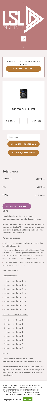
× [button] (39, 84)
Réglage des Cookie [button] (12, 399)
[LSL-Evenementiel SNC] (23, 19)
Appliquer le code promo (23, 144)
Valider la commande (16, 206)
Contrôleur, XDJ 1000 (23, 109)
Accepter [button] (27, 399)
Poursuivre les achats (24, 68)
